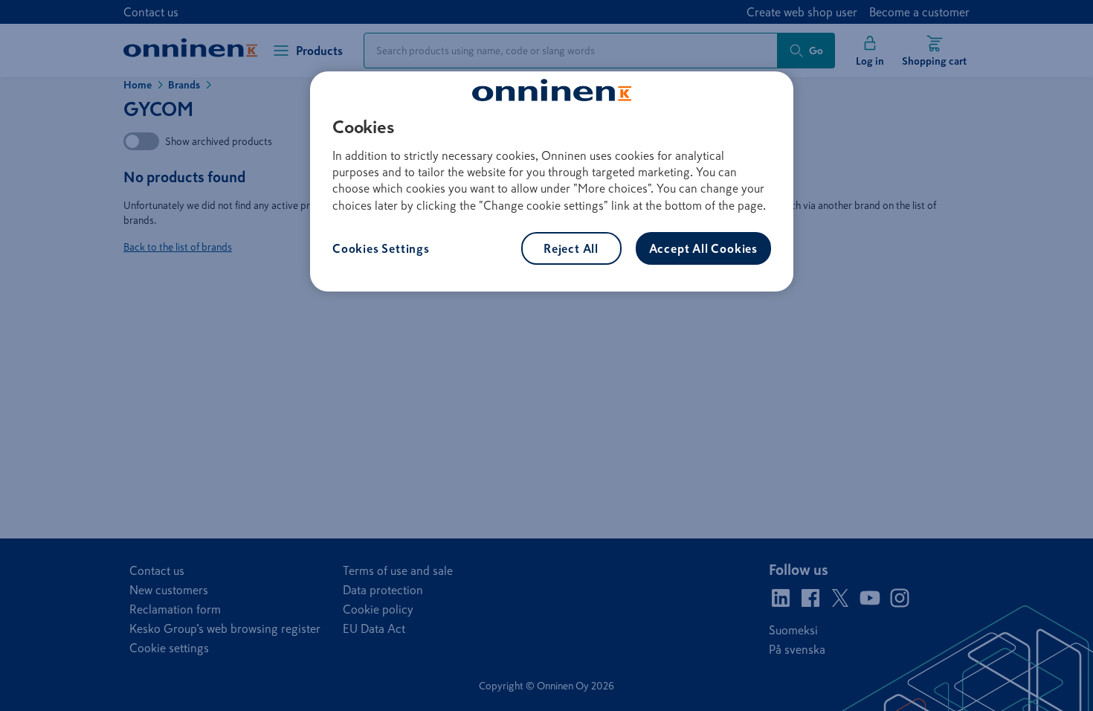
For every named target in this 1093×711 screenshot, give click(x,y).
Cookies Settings (381, 248)
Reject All (571, 248)
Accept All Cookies (703, 248)
